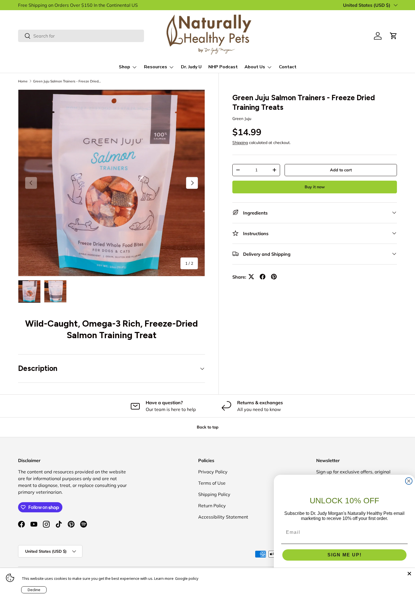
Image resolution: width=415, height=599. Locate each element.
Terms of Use (212, 483)
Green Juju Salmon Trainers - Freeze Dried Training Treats (67, 81)
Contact (287, 67)
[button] (393, 36)
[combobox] (81, 36)
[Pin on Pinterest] (273, 276)
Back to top (208, 427)
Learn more (164, 578)
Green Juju (241, 118)
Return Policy (212, 505)
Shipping (240, 142)
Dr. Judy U (191, 67)
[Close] (409, 573)
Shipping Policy (214, 494)
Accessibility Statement (223, 517)
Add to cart (341, 169)
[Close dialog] (408, 481)
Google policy (186, 578)
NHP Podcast (223, 67)
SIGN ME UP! (344, 554)
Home (23, 81)
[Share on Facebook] (262, 276)
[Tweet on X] (251, 276)
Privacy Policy (213, 472)
